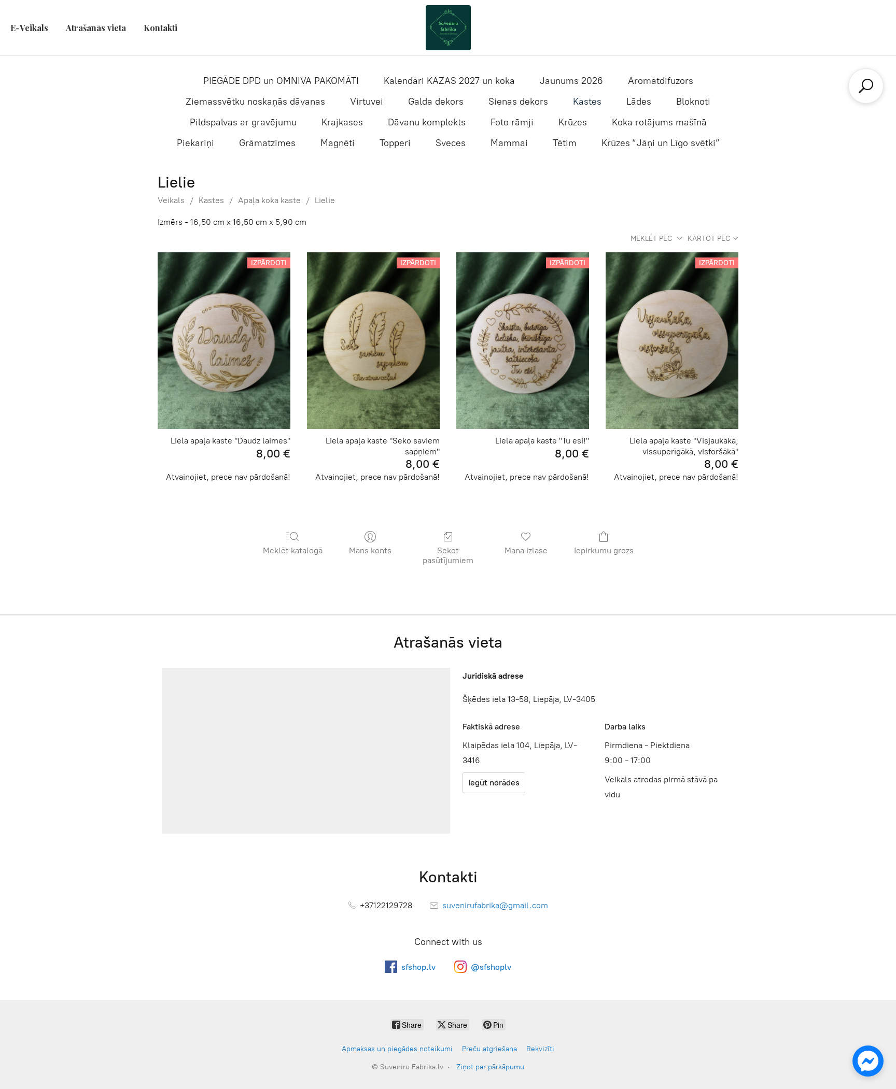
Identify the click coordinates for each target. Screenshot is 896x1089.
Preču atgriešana (489, 1048)
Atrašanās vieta (96, 27)
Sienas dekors (518, 101)
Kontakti (160, 27)
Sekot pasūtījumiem (448, 555)
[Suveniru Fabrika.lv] (448, 27)
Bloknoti (693, 101)
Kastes (587, 101)
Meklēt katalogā (293, 550)
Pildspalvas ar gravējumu (243, 122)
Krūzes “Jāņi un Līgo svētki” (660, 143)
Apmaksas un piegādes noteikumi (397, 1048)
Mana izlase (526, 550)
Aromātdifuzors (660, 81)
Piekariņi (195, 143)
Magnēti (337, 143)
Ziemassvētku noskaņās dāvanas (255, 101)
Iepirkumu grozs (604, 550)
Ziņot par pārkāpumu (490, 1067)
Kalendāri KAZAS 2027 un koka (449, 81)
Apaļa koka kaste (269, 200)
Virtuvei (366, 101)
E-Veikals (29, 27)
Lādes (638, 101)
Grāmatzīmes (267, 143)
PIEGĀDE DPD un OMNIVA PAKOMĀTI (281, 81)
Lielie (325, 200)
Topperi (395, 143)
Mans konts (370, 550)
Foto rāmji (512, 122)
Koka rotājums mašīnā (659, 122)
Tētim (565, 143)
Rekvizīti (540, 1048)
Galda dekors (436, 101)
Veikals (171, 200)
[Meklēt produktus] (866, 86)
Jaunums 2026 (571, 81)
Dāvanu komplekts (427, 122)
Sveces (451, 143)
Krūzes (572, 122)
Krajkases (342, 122)
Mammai (509, 143)
